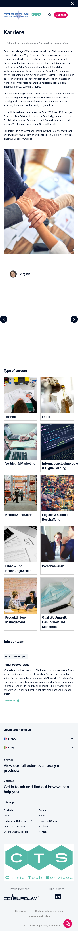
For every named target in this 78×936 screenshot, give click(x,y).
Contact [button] (61, 15)
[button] (72, 3)
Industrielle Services (15, 826)
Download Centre (48, 821)
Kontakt (43, 831)
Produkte (9, 810)
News (42, 815)
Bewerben (10, 700)
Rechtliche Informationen (49, 910)
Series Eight (55, 925)
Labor (7, 815)
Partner (43, 810)
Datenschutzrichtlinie (39, 916)
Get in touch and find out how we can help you (36, 789)
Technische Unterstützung (18, 821)
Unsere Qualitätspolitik (16, 831)
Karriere (43, 826)
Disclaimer (21, 910)
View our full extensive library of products (32, 768)
